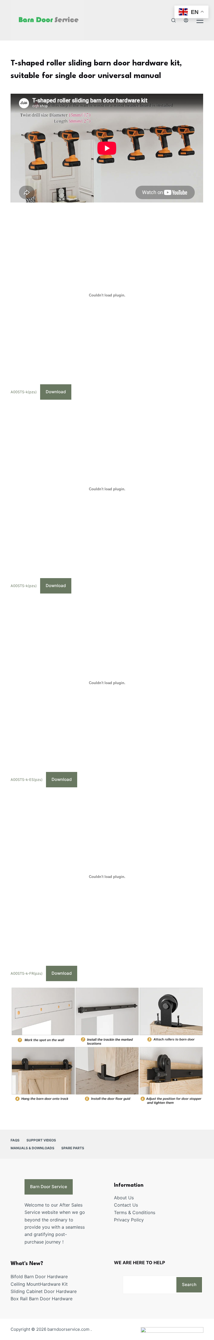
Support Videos (41, 1140)
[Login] (186, 20)
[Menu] (199, 20)
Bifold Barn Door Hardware (39, 1276)
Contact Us (126, 1205)
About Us (124, 1197)
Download (56, 391)
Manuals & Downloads (32, 1148)
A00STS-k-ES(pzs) (27, 780)
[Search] (173, 20)
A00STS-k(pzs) (24, 392)
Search (189, 1284)
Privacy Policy (129, 1220)
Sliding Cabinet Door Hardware (44, 1291)
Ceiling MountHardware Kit (39, 1284)
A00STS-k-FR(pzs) (27, 973)
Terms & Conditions (134, 1212)
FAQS (15, 1140)
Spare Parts (72, 1148)
